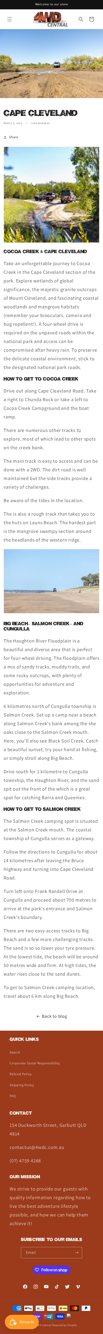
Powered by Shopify (64, 1325)
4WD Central (44, 1325)
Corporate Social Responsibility (35, 1063)
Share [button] (13, 137)
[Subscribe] (76, 1252)
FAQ (13, 1096)
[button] (9, 19)
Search (15, 1052)
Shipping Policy (22, 1085)
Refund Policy (20, 1074)
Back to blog (54, 1016)
